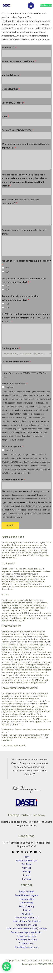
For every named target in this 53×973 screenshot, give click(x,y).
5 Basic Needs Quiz (26, 936)
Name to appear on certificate (19, 61)
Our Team (27, 864)
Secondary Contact (13, 102)
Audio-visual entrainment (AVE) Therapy (26, 928)
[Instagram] (22, 852)
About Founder (26, 891)
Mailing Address (11, 75)
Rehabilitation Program (26, 895)
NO (7, 272)
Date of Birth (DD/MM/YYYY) (18, 130)
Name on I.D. (9, 47)
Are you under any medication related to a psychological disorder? (24, 280)
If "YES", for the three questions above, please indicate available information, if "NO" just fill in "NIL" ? (26, 318)
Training (26, 910)
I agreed (9, 387)
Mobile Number (10, 89)
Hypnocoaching (26, 899)
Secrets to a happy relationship (26, 932)
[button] (6, 966)
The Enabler (26, 914)
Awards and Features (26, 860)
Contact (26, 867)
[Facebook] (13, 852)
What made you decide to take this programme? (20, 201)
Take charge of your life (26, 917)
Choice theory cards (26, 925)
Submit (10, 525)
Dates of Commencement (16, 361)
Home (27, 856)
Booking (26, 871)
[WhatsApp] (39, 852)
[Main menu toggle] (31, 5)
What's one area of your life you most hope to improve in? (26, 146)
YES (7, 268)
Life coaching (26, 902)
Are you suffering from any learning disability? (26, 262)
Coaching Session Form (26, 947)
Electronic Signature (13, 479)
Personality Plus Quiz (26, 939)
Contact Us (46, 5)
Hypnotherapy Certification (26, 921)
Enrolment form (26, 943)
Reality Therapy (26, 906)
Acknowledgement (12, 446)
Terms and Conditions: (14, 383)
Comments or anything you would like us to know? (24, 232)
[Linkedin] (31, 852)
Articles (26, 875)
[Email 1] (26, 852)
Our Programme (11, 348)
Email (5, 116)
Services (26, 879)
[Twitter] (17, 852)
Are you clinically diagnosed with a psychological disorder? (20, 298)
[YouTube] (35, 852)
